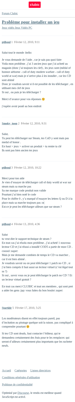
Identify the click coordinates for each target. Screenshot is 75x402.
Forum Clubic (10, 13)
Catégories (21, 370)
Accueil (6, 370)
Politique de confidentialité (17, 384)
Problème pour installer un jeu (30, 21)
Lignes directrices (40, 370)
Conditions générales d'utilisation (21, 377)
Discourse (23, 392)
